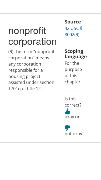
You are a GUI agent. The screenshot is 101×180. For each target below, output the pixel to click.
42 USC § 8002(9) (73, 31)
